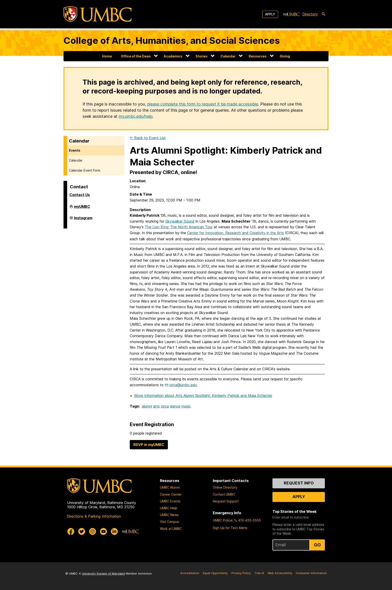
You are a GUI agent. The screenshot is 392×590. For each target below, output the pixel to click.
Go (317, 545)
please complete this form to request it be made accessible (202, 104)
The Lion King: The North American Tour (179, 227)
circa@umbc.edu (183, 385)
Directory (310, 14)
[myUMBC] (291, 14)
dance (175, 406)
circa (165, 406)
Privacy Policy (241, 573)
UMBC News (169, 515)
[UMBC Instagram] (93, 531)
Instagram (83, 219)
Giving (285, 56)
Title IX (259, 573)
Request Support (226, 501)
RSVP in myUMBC (148, 444)
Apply (270, 14)
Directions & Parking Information (94, 516)
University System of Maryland (103, 573)
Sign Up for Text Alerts (230, 528)
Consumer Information (311, 573)
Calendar (227, 56)
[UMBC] (97, 14)
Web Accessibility (280, 573)
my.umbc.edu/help (135, 116)
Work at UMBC (171, 529)
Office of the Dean (136, 56)
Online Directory (225, 487)
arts (156, 406)
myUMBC (82, 208)
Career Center (171, 494)
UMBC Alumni (170, 487)
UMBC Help (168, 508)
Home (107, 56)
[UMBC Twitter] (82, 531)
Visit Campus (169, 522)
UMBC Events (170, 501)
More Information (203, 395)
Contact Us (79, 194)
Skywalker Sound (179, 221)
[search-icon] (323, 14)
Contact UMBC (224, 494)
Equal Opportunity (215, 573)
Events (74, 150)
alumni (147, 406)
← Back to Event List (148, 137)
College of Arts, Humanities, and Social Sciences (172, 40)
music (186, 406)
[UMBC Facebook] (71, 531)
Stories (202, 56)
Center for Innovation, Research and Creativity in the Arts (235, 233)
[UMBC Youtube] (103, 531)
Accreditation (189, 573)
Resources (258, 56)
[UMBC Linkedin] (114, 531)
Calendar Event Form (84, 170)
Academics (173, 56)
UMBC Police (222, 520)
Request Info (299, 483)
